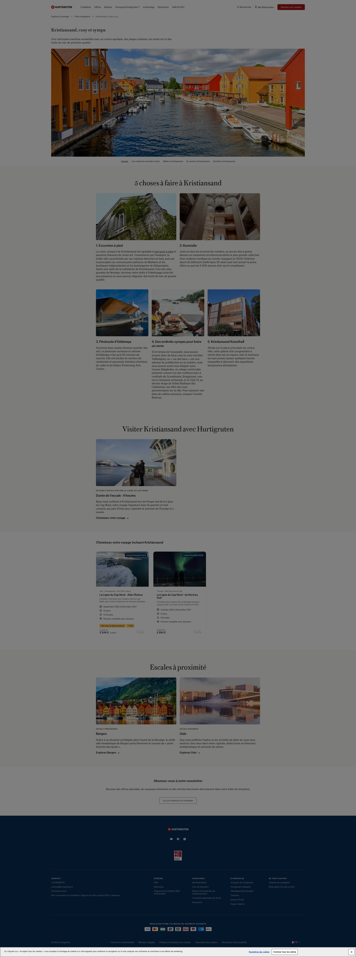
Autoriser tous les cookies (284, 952)
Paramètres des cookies (259, 952)
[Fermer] (351, 952)
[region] (178, 952)
